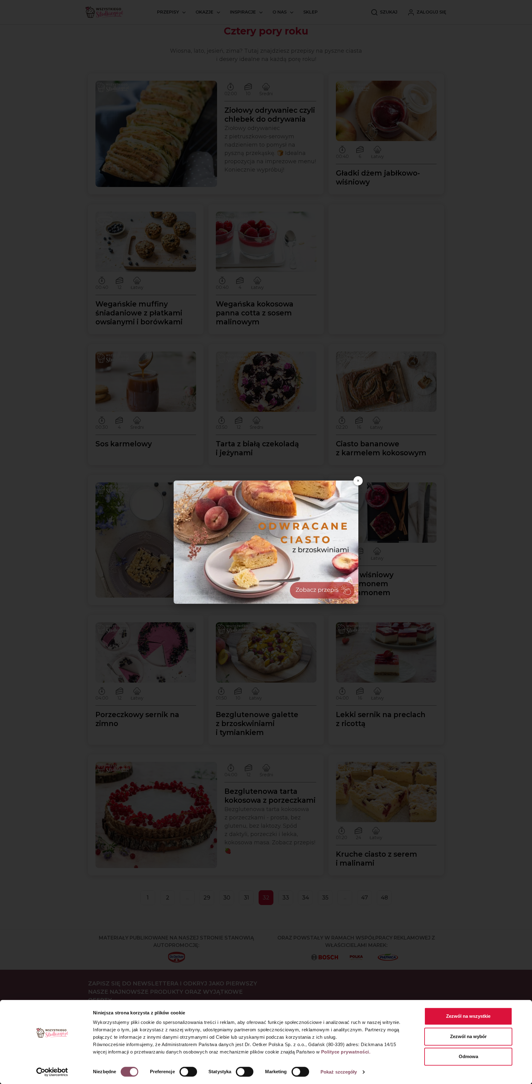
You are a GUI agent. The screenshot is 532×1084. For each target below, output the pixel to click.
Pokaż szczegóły (338, 1071)
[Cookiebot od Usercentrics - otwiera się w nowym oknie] (52, 1072)
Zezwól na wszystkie (468, 1016)
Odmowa (468, 1056)
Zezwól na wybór (468, 1036)
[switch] (188, 1072)
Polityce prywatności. (346, 1051)
